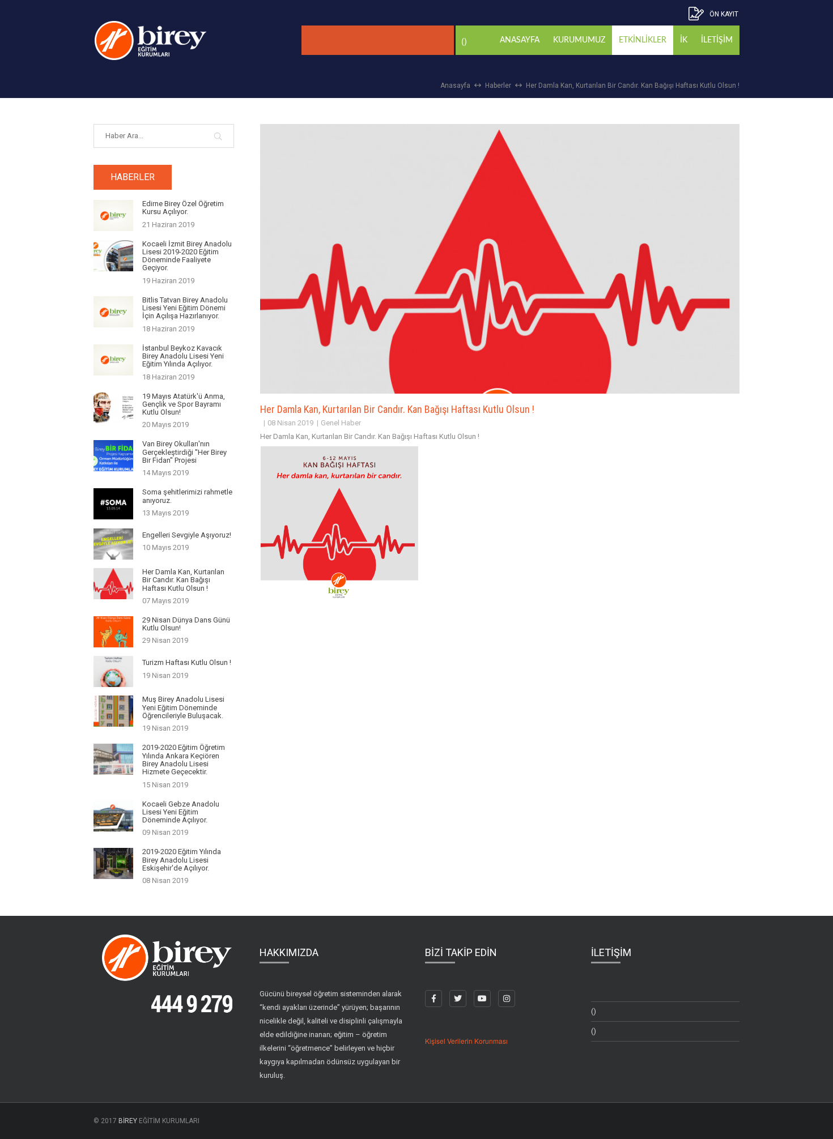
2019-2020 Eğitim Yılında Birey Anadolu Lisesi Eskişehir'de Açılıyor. (181, 860)
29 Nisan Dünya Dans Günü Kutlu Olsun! (186, 624)
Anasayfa (455, 85)
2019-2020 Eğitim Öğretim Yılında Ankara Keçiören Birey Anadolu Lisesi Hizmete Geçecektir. (183, 760)
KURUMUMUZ (579, 40)
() (593, 1011)
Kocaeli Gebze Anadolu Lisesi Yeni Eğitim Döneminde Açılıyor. (180, 812)
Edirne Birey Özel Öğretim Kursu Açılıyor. (183, 208)
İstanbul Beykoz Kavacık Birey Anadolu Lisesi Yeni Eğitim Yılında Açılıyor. (183, 356)
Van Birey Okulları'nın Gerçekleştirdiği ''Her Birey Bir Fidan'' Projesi (184, 452)
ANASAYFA (519, 40)
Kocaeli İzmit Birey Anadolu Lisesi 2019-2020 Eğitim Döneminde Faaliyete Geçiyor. (187, 256)
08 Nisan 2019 (290, 423)
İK (683, 40)
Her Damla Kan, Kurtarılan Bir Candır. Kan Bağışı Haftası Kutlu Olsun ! (633, 85)
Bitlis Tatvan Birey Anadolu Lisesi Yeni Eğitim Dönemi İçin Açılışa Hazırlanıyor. (185, 308)
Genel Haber (341, 423)
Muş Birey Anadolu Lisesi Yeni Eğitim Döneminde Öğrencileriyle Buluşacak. (183, 708)
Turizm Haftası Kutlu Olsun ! (186, 663)
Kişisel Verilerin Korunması (466, 1041)
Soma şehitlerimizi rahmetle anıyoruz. (187, 496)
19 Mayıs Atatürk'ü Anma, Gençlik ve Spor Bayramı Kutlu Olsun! (183, 405)
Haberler (498, 85)
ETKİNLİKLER (642, 40)
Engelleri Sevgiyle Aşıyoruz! (186, 535)
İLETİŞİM (717, 40)
